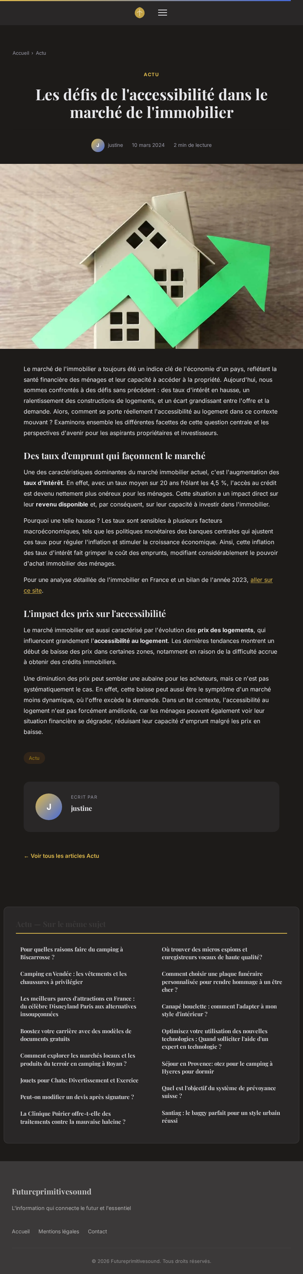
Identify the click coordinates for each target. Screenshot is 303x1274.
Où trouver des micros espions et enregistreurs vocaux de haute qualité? (212, 953)
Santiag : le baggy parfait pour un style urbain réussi (221, 1116)
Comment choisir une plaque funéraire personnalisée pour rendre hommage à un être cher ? (222, 981)
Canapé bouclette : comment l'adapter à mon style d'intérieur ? (219, 1010)
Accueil (21, 53)
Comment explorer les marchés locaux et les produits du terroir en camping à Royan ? (77, 1059)
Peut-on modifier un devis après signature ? (77, 1097)
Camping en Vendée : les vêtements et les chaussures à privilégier (73, 977)
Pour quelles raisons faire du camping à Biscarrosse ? (71, 953)
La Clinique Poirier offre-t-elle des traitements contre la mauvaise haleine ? (72, 1117)
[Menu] (162, 12)
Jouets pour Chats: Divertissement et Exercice (79, 1080)
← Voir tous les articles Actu (61, 855)
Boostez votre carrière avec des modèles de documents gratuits (76, 1034)
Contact (97, 1231)
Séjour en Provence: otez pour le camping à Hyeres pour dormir (217, 1067)
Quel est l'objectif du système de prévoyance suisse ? (219, 1091)
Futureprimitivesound (51, 1191)
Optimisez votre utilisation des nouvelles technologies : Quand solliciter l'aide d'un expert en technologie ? (215, 1039)
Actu (41, 53)
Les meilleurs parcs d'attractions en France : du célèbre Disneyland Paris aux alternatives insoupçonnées (78, 1006)
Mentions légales (58, 1231)
